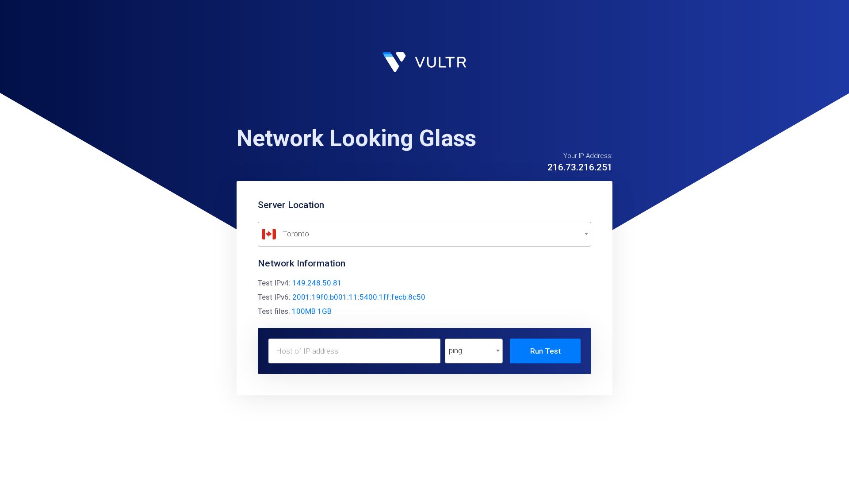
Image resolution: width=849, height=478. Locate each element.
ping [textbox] (455, 350)
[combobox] (424, 234)
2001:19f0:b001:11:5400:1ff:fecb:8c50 (358, 297)
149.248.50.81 (317, 282)
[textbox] (424, 234)
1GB (324, 311)
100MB (304, 311)
